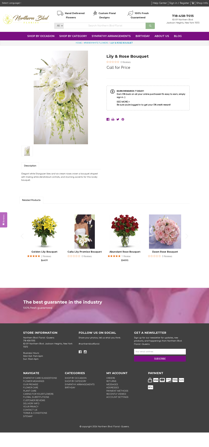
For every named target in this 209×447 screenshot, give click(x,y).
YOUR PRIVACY (30, 407)
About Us (162, 36)
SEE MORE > (123, 102)
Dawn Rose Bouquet (165, 251)
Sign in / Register (179, 3)
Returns (111, 381)
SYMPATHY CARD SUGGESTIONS (40, 378)
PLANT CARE (29, 391)
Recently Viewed (116, 394)
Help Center (160, 3)
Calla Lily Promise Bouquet (85, 251)
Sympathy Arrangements (111, 36)
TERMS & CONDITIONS (35, 413)
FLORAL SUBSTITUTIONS (36, 397)
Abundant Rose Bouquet (124, 251)
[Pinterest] (122, 119)
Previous (22, 236)
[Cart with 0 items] (193, 3)
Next (187, 236)
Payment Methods (117, 391)
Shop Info (202, 3)
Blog (178, 36)
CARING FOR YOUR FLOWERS (38, 394)
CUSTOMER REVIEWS (34, 400)
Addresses (112, 388)
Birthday (142, 36)
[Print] (112, 119)
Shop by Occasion (40, 36)
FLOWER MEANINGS (33, 381)
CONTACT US (30, 410)
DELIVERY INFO (31, 404)
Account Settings (117, 397)
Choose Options (46, 236)
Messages (112, 384)
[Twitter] (117, 119)
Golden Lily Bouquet (44, 251)
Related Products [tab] (31, 200)
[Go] (150, 26)
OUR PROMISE (30, 384)
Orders (110, 378)
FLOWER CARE (30, 388)
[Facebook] (107, 119)
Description (30, 166)
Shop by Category (73, 36)
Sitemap (27, 416)
